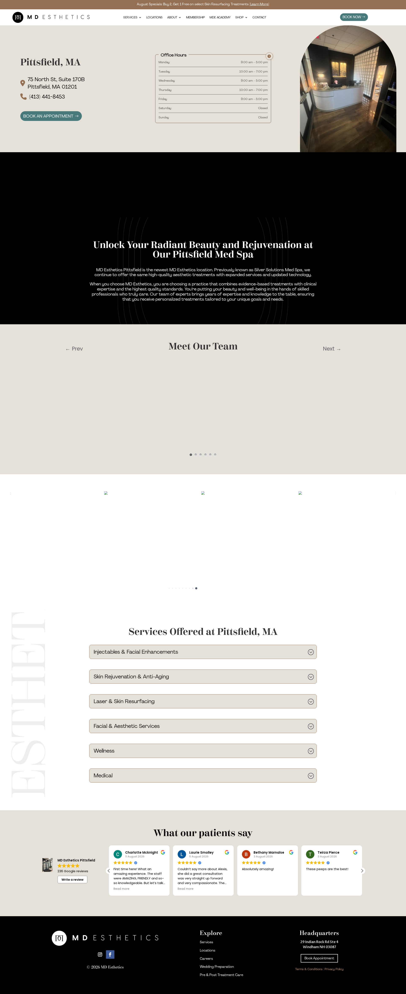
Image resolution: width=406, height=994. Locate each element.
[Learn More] (259, 4)
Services (130, 17)
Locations (154, 17)
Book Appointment (319, 958)
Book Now (352, 17)
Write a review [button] (73, 880)
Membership (195, 17)
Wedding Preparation (217, 966)
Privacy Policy (334, 969)
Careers (206, 958)
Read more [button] (121, 889)
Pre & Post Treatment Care (221, 975)
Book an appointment (48, 116)
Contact (259, 17)
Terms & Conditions (308, 969)
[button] (172, 588)
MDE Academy (220, 17)
